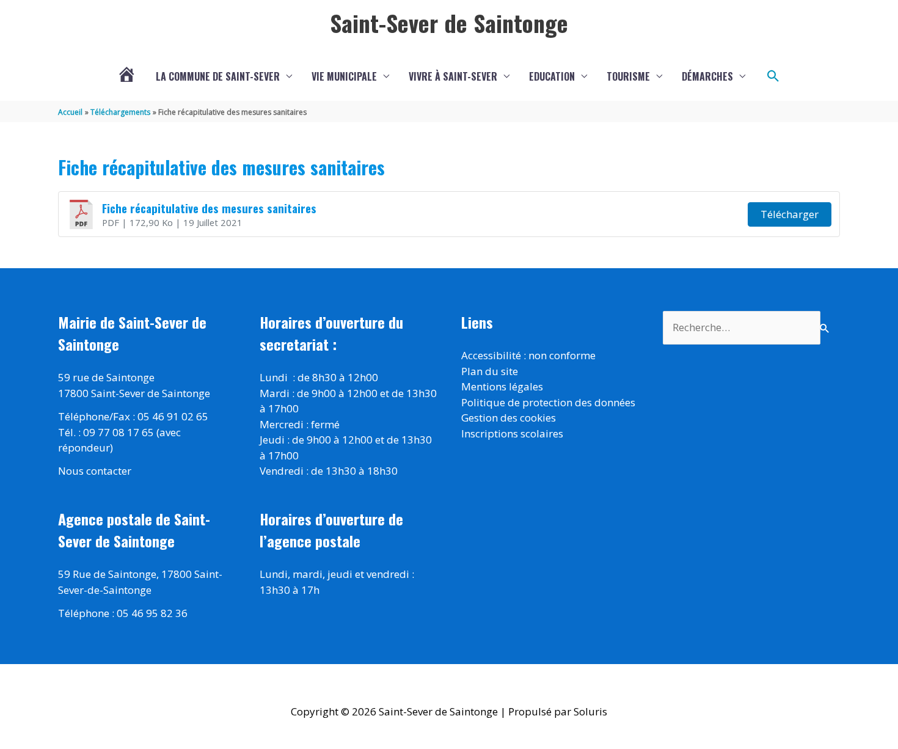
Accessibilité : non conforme (528, 355)
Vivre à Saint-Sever (453, 76)
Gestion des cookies (508, 418)
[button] (773, 76)
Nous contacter (94, 471)
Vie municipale (344, 76)
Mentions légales (502, 386)
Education (552, 76)
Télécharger (790, 214)
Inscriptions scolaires (512, 433)
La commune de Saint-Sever (218, 76)
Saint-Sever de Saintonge (449, 22)
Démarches (707, 76)
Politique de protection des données (548, 402)
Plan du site (489, 371)
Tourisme (628, 76)
